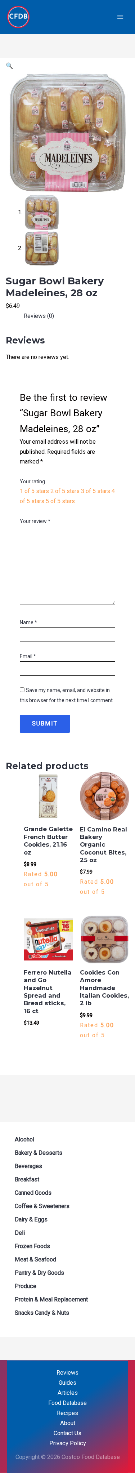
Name (28, 622)
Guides (67, 1382)
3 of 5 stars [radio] (95, 491)
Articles (68, 1392)
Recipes (67, 1413)
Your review (35, 521)
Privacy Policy (67, 1443)
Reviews (67, 1372)
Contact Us (67, 1433)
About (67, 1423)
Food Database (67, 1402)
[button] (9, 65)
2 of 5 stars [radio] (65, 491)
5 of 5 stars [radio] (60, 501)
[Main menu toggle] (120, 17)
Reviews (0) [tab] (39, 315)
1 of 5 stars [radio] (34, 491)
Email (28, 656)
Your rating (32, 481)
